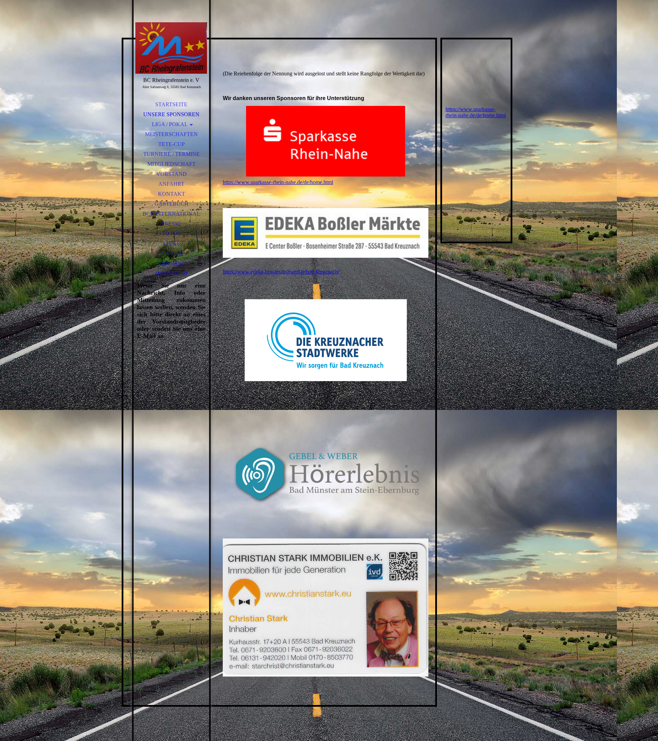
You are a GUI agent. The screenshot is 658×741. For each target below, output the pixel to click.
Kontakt (171, 194)
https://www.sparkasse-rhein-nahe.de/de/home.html (278, 182)
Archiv (171, 253)
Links (171, 243)
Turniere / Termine (171, 154)
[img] (171, 48)
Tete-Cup (171, 144)
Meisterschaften (171, 134)
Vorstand (171, 174)
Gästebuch (171, 204)
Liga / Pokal (170, 124)
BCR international (171, 214)
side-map (171, 263)
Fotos (171, 233)
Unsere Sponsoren (171, 114)
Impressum (171, 273)
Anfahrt (171, 184)
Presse (171, 224)
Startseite (171, 104)
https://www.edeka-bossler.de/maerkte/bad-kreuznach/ (281, 272)
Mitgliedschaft (171, 164)
